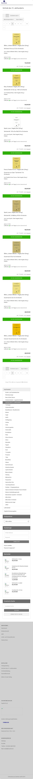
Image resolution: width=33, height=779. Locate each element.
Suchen (16, 610)
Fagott (7, 445)
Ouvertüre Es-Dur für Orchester (13, 297)
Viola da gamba (9, 427)
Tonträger (7, 405)
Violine (7, 422)
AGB (2, 634)
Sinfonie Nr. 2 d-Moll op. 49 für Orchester (15, 215)
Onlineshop (11, 776)
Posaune (7, 454)
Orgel (6, 415)
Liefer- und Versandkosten (8, 637)
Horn (6, 449)
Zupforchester (9, 469)
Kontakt (3, 743)
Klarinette (7, 442)
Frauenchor (8, 479)
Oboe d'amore (9, 437)
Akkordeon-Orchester (10, 499)
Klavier (7, 412)
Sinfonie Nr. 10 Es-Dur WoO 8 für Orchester (16, 131)
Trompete (7, 452)
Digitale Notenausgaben (10, 511)
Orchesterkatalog (5, 671)
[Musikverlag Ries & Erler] (3, 2)
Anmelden (16, 541)
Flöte (6, 434)
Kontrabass (8, 432)
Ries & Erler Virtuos (10, 397)
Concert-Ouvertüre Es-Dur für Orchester (15, 339)
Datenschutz (4, 640)
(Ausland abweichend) (21, 58)
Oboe (6, 440)
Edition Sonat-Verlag (6, 677)
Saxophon (8, 447)
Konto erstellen (8, 545)
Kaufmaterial (7, 389)
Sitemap (3, 741)
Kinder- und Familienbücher (12, 392)
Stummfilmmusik (5, 673)
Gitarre (7, 462)
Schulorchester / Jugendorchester (14, 400)
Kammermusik (9, 464)
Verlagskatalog (5, 665)
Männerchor (8, 477)
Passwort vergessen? (9, 548)
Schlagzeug (8, 420)
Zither (6, 504)
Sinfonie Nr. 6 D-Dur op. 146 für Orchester (15, 89)
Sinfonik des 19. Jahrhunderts (13, 402)
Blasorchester (8, 472)
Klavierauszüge (9, 395)
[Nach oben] (28, 776)
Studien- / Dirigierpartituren (12, 487)
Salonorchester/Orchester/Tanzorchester (15, 489)
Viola (6, 424)
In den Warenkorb (16, 70)
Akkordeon (8, 497)
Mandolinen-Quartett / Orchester (13, 494)
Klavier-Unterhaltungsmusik (12, 492)
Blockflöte (8, 459)
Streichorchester (9, 467)
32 (27, 23)
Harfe (6, 417)
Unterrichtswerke (9, 407)
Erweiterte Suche (16, 614)
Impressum (4, 628)
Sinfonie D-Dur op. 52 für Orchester (14, 48)
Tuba (6, 457)
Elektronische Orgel (10, 502)
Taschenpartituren (10, 484)
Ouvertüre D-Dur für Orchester (12, 256)
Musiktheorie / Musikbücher (12, 410)
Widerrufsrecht (5, 631)
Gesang (7, 474)
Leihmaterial (7, 507)
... (23, 23)
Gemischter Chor (9, 482)
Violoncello (8, 429)
